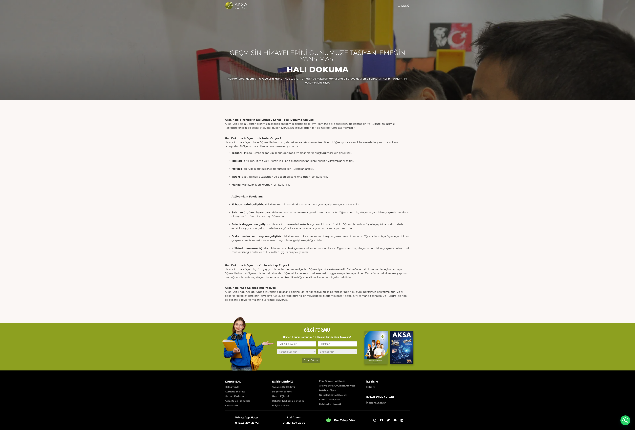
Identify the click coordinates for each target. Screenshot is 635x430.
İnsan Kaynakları (376, 402)
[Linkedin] (402, 420)
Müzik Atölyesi (327, 390)
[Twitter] (388, 420)
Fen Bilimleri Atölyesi (332, 381)
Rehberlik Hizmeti (330, 404)
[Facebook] (381, 420)
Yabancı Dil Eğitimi (283, 387)
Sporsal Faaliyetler (330, 399)
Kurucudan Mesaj (235, 391)
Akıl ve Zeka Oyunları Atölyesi (337, 385)
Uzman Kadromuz (236, 396)
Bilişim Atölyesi (281, 405)
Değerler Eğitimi (282, 391)
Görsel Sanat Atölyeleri (333, 394)
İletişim (370, 387)
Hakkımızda (232, 387)
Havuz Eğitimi (280, 396)
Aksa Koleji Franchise (237, 400)
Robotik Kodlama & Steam (288, 400)
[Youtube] (395, 420)
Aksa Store (231, 405)
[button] (403, 6)
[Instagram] (375, 420)
